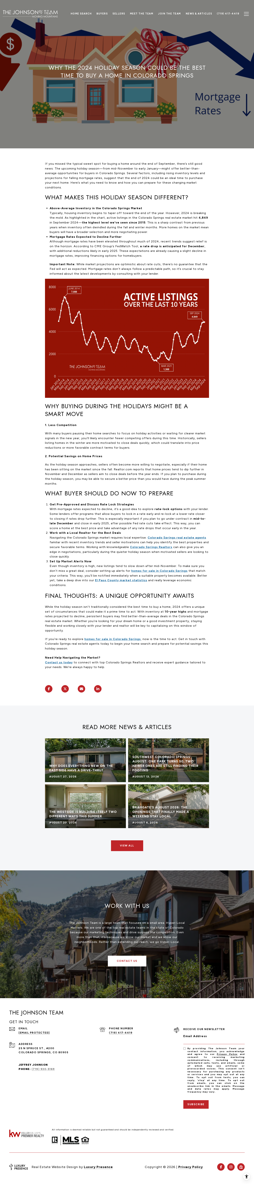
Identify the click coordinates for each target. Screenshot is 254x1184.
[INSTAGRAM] (231, 1167)
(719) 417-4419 (120, 1032)
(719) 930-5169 (43, 1069)
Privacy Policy (227, 1054)
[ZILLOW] (241, 1167)
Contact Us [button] (127, 961)
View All (127, 845)
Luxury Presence (98, 1167)
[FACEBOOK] (221, 1167)
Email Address (195, 1036)
